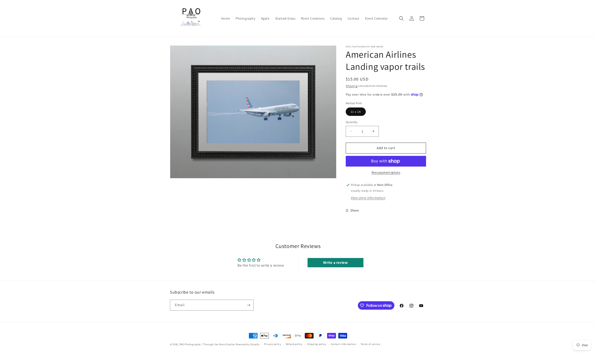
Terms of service (370, 344)
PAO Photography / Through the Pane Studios (207, 344)
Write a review (335, 262)
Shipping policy (316, 344)
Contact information (343, 344)
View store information (368, 198)
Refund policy (294, 344)
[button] (401, 18)
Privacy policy (272, 344)
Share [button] (354, 210)
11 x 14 (356, 112)
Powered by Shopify (248, 344)
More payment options (386, 172)
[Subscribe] (248, 305)
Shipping (352, 85)
